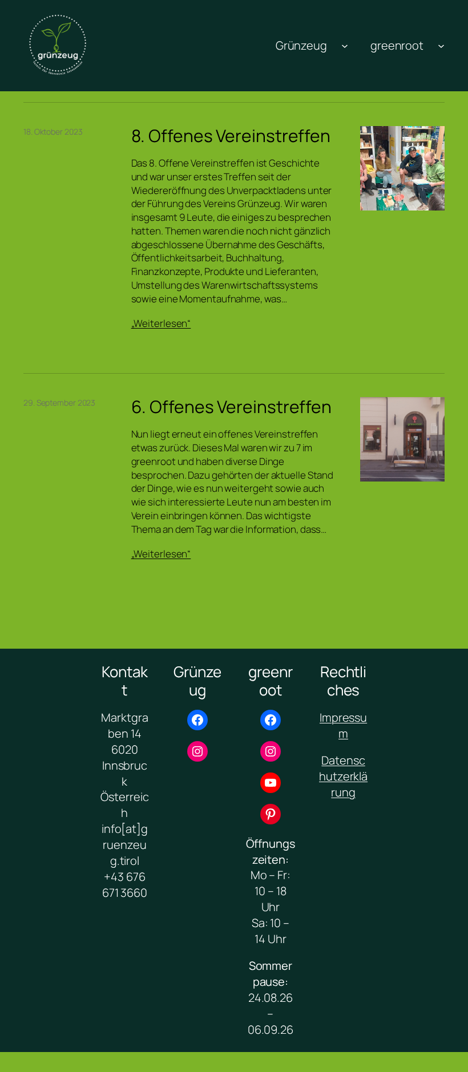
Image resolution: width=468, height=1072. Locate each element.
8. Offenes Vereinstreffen (231, 135)
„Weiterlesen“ (161, 323)
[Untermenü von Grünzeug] (344, 45)
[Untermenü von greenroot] (441, 45)
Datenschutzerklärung (343, 776)
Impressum (343, 725)
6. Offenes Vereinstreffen (231, 406)
